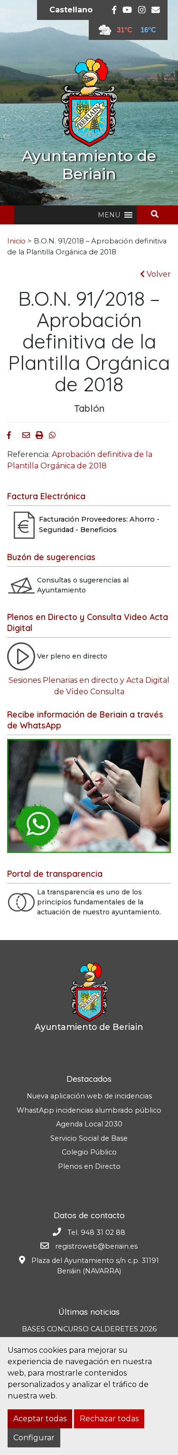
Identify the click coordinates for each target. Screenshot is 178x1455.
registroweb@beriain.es (96, 1246)
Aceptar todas (39, 1418)
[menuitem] (71, 10)
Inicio (16, 241)
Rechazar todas (109, 1418)
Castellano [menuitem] (71, 9)
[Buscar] (158, 214)
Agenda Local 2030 (89, 1124)
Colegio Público (89, 1152)
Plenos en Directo (89, 1166)
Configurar (34, 1437)
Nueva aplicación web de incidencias (89, 1096)
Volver (158, 274)
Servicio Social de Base (89, 1138)
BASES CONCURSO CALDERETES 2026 (89, 1329)
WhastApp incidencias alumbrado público (89, 1110)
